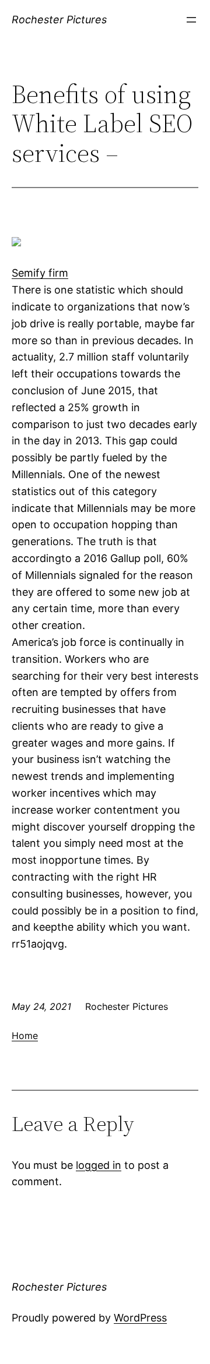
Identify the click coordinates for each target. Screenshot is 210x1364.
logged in (98, 1165)
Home (25, 1035)
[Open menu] (191, 20)
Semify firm (40, 273)
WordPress (140, 1318)
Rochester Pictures (59, 19)
